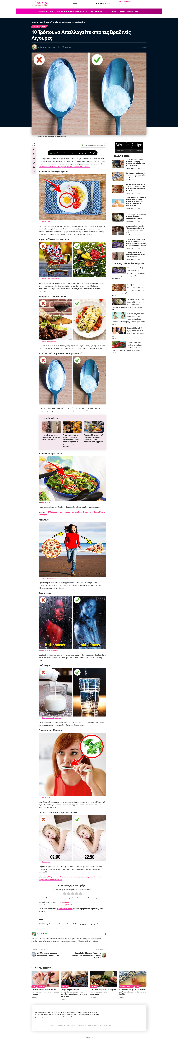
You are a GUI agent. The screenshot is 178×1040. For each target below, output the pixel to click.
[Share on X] (34, 154)
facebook (65, 902)
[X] (98, 4)
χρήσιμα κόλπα (95, 924)
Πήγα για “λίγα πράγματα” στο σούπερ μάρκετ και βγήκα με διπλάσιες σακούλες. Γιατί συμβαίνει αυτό (93, 439)
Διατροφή (42, 986)
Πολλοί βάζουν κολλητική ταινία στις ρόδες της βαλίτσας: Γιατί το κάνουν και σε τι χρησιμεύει (135, 162)
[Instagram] (103, 4)
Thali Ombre (129, 168)
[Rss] (110, 4)
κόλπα (68, 924)
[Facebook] (96, 4)
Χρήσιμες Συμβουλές (126, 986)
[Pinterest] (105, 4)
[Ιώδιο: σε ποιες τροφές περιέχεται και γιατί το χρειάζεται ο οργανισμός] (103, 979)
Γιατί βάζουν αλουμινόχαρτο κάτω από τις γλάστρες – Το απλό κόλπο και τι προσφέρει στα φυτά (136, 187)
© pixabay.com (46, 221)
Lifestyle (36, 26)
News (44, 26)
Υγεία (137, 986)
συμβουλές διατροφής (77, 924)
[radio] (64, 894)
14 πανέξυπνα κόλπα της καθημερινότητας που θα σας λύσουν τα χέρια (51, 437)
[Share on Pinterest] (34, 158)
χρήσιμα (87, 924)
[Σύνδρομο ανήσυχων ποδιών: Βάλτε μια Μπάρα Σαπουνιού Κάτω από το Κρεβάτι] (132, 979)
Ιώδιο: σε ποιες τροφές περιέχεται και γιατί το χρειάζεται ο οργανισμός (103, 992)
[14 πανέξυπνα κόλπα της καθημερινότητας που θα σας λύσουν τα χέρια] (51, 427)
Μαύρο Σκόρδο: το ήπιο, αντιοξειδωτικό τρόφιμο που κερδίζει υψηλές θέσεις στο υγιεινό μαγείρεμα (74, 993)
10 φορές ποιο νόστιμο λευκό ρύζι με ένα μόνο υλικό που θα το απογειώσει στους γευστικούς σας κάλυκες (136, 216)
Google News (66, 905)
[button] (86, 4)
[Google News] (101, 4)
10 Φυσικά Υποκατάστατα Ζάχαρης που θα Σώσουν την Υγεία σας (64, 166)
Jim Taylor (43, 47)
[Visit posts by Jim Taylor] (34, 934)
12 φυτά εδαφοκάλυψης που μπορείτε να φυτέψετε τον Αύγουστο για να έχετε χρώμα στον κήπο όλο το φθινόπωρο (136, 242)
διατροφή (62, 924)
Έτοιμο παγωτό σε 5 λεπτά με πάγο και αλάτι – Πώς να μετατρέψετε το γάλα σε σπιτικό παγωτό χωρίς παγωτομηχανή (136, 201)
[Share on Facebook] (34, 149)
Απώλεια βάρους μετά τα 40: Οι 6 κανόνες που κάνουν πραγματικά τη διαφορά (45, 992)
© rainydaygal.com (47, 718)
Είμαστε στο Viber (64, 908)
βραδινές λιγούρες (52, 924)
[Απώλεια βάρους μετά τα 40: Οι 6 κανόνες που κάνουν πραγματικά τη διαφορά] (45, 979)
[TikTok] (108, 4)
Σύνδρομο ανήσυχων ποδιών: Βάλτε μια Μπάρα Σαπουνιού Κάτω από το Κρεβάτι (132, 992)
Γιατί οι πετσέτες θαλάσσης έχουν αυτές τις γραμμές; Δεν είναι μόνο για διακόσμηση (135, 175)
